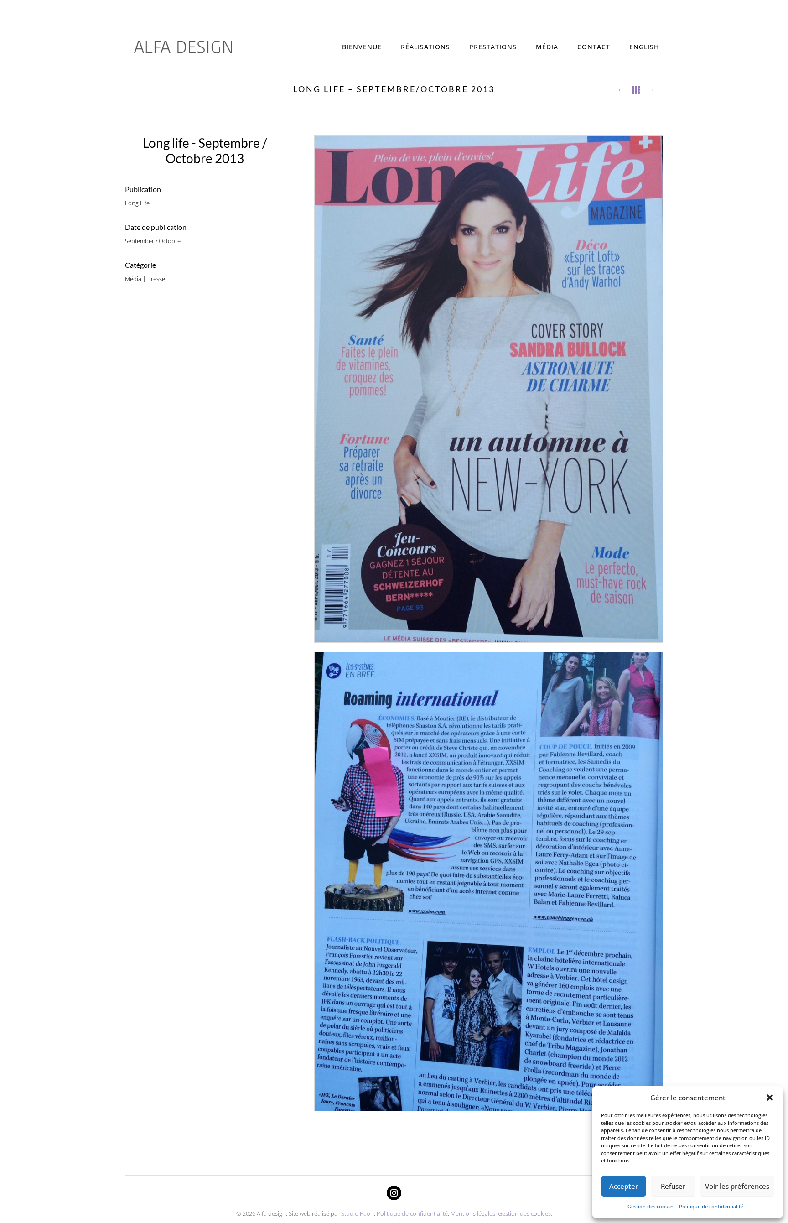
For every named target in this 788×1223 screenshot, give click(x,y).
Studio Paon (357, 1213)
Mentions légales (473, 1213)
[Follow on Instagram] (394, 1193)
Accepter (623, 1186)
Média (547, 46)
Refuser (673, 1186)
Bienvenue (362, 46)
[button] (769, 1097)
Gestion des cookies (650, 1206)
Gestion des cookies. (525, 1213)
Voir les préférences (737, 1186)
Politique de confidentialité (711, 1206)
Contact (593, 46)
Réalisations (425, 46)
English (644, 46)
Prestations (493, 46)
